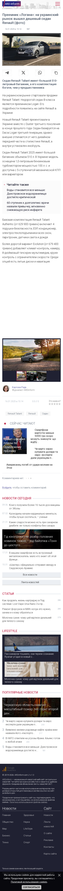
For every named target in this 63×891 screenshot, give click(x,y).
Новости (48, 815)
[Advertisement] (31, 303)
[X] (23, 73)
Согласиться (31, 887)
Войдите (6, 487)
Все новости (30, 574)
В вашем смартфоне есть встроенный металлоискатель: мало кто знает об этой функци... (32, 556)
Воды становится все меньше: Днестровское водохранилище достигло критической (26, 193)
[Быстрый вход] (51, 4)
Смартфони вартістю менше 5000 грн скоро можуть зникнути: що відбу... (43, 435)
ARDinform (7, 779)
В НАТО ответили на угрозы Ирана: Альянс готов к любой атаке (33, 740)
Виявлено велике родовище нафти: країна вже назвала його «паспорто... (31, 731)
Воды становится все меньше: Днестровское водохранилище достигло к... (31, 748)
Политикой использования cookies (29, 882)
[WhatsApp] (40, 73)
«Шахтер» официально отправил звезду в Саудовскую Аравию (32, 566)
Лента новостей (30, 582)
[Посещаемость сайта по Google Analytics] (9, 769)
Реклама (48, 840)
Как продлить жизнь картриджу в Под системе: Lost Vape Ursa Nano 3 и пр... (31, 602)
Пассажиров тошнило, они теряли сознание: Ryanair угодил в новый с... (29, 655)
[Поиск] (44, 4)
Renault (32, 413)
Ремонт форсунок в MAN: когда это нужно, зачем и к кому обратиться (31, 611)
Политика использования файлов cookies (28, 802)
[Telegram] (7, 73)
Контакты (49, 847)
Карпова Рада (19, 387)
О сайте (48, 833)
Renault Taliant (15, 413)
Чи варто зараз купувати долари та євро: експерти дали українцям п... (44, 453)
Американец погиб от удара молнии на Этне (29, 466)
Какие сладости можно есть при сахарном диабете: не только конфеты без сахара (33, 524)
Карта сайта (50, 853)
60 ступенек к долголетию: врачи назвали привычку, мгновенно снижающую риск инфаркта (28, 206)
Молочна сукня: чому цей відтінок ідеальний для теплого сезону (31, 619)
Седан (45, 413)
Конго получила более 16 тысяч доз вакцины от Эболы (34, 507)
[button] (57, 341)
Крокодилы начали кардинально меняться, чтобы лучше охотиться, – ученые (33, 515)
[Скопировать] (56, 73)
